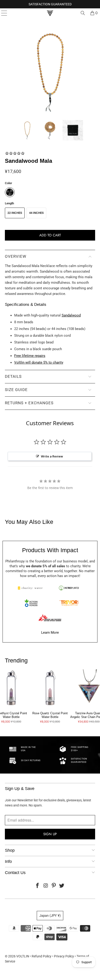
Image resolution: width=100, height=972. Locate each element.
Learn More (50, 632)
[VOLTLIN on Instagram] (45, 886)
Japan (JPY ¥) (50, 915)
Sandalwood (71, 315)
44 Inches (36, 213)
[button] (27, 130)
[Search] (82, 13)
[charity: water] (31, 588)
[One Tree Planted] (69, 588)
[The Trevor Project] (69, 603)
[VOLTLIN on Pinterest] (53, 886)
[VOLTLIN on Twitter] (61, 886)
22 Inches (14, 213)
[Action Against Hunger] (31, 603)
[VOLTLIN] (50, 13)
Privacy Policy (64, 956)
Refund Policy (41, 956)
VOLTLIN (22, 956)
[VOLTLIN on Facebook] (37, 886)
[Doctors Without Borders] (50, 618)
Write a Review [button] (52, 456)
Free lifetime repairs (29, 356)
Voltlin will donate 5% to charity (38, 362)
